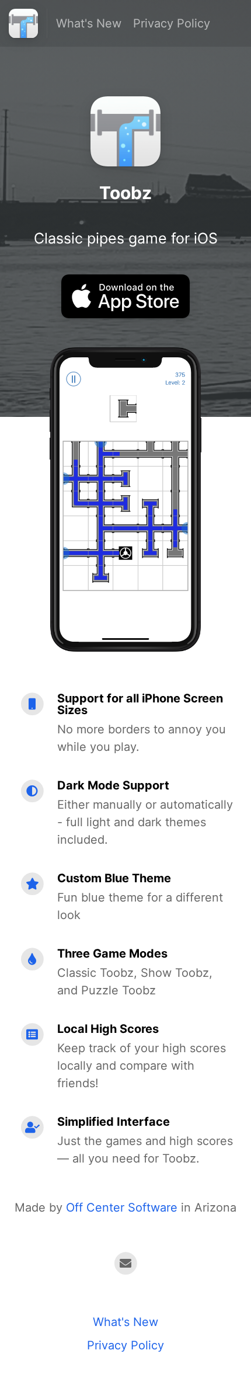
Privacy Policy (171, 23)
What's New (88, 23)
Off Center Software (121, 1207)
